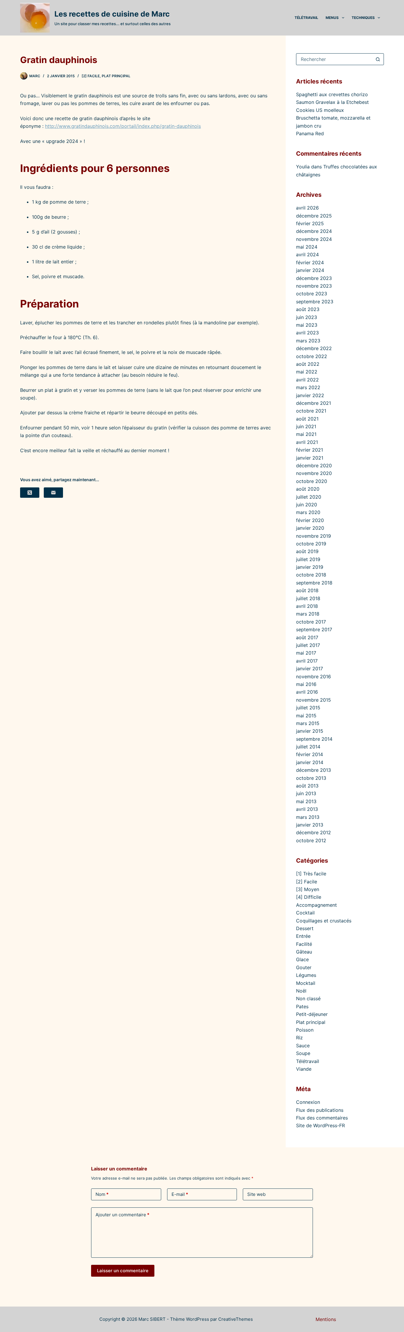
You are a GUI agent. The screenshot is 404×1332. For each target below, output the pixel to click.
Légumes (306, 975)
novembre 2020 (314, 473)
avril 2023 (307, 333)
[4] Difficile (308, 897)
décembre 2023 (314, 278)
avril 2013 (307, 809)
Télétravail (306, 17)
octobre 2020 (311, 481)
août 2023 (307, 309)
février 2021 (309, 450)
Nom (102, 1194)
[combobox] (334, 59)
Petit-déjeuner (312, 1014)
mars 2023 (308, 341)
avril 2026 (307, 208)
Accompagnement (316, 905)
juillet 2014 (308, 747)
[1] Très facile (311, 874)
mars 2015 (307, 723)
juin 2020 (306, 505)
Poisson (304, 1030)
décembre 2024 (314, 231)
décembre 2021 (313, 403)
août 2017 (307, 637)
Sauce (303, 1045)
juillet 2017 (308, 645)
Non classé (308, 998)
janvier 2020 (310, 528)
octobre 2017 (311, 622)
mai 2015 (306, 716)
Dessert (304, 928)
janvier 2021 (309, 458)
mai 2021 (306, 434)
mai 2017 (306, 653)
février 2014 (309, 754)
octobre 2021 (311, 411)
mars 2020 (308, 512)
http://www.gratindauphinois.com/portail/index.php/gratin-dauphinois (123, 126)
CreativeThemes (235, 1319)
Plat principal (116, 76)
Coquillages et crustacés (323, 921)
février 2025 (310, 223)
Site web (256, 1194)
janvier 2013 (309, 825)
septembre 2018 (314, 583)
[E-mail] (53, 492)
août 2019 (307, 551)
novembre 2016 (313, 676)
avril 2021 (307, 442)
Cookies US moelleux (320, 110)
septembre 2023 (314, 302)
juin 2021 (306, 426)
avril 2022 (307, 380)
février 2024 (310, 262)
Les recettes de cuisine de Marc (112, 13)
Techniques (363, 17)
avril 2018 (307, 606)
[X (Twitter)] (29, 492)
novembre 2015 (313, 700)
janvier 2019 (309, 567)
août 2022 (307, 364)
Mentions (326, 1319)
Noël (301, 991)
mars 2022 (308, 387)
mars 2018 (307, 614)
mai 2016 (306, 684)
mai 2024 (306, 247)
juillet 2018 (308, 598)
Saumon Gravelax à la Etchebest (332, 102)
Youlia (303, 167)
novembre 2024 (314, 239)
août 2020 (307, 489)
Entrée (303, 936)
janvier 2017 (309, 668)
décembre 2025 (314, 216)
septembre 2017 (314, 629)
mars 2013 (307, 817)
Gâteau (304, 952)
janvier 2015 (309, 731)
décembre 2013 (313, 770)
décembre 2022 (314, 348)
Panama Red (310, 133)
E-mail (180, 1194)
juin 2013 (306, 793)
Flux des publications (319, 1110)
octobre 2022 (311, 356)
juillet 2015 (308, 708)
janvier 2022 (310, 395)
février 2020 (310, 520)
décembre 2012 (313, 832)
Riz (299, 1038)
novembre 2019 (313, 536)
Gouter (303, 967)
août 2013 (307, 786)
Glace (302, 959)
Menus (332, 17)
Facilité (304, 944)
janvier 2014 (309, 762)
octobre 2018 (311, 575)
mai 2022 (306, 372)
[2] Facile (91, 76)
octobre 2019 (311, 544)
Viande (303, 1069)
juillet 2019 (308, 559)
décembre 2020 (314, 465)
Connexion (308, 1102)
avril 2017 (307, 661)
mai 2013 (306, 801)
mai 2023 (306, 325)
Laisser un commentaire (122, 1270)
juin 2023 (306, 317)
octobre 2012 (311, 840)
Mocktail (305, 983)
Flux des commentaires (322, 1118)
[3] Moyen (307, 889)
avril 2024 (307, 254)
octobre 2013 (311, 778)
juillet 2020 (308, 497)
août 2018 (307, 590)
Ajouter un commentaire (122, 1214)
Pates (302, 1006)
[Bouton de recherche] (378, 59)
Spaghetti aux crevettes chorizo (332, 94)
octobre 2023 (311, 294)
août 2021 (307, 419)
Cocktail (305, 913)
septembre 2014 (314, 739)
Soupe (303, 1053)
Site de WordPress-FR (320, 1125)
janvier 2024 (310, 270)
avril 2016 (307, 692)
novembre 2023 (314, 286)
